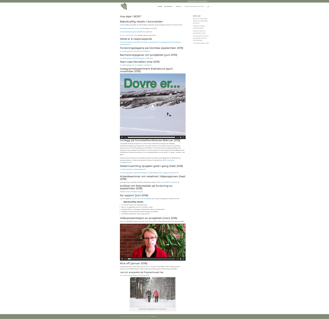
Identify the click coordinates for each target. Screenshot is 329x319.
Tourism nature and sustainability (142, 198)
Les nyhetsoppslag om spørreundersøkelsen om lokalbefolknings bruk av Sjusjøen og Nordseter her (149, 173)
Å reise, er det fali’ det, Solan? (128, 35)
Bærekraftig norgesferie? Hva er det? (131, 28)
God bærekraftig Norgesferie (128, 32)
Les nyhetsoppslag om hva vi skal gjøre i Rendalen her (136, 65)
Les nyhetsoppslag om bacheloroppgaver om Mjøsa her (136, 58)
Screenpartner (153, 316)
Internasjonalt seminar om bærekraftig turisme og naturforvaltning (201, 38)
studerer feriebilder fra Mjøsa (135, 191)
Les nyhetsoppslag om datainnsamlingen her (133, 169)
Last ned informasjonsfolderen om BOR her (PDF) (134, 275)
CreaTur (178, 6)
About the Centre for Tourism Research (197, 1)
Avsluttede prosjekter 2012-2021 (194, 6)
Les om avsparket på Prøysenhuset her (142, 272)
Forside (160, 6)
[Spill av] (122, 137)
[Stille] (180, 137)
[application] (153, 106)
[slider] (151, 137)
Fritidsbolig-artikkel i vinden (201, 43)
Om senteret (168, 6)
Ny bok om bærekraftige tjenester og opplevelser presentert (200, 21)
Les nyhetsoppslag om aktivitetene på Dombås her (135, 51)
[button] (152, 106)
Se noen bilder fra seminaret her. (170, 182)
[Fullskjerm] (183, 137)
